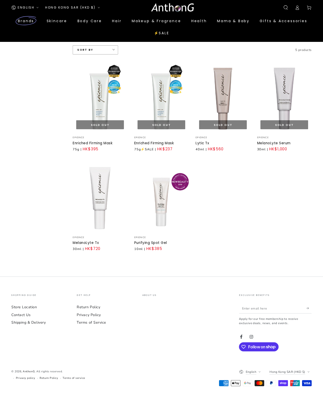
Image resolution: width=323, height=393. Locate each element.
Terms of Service (91, 322)
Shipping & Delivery (28, 322)
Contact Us (21, 314)
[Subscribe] (309, 308)
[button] (285, 8)
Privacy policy (25, 378)
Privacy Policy (89, 314)
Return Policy (88, 307)
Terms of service (74, 378)
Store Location (24, 307)
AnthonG (29, 371)
